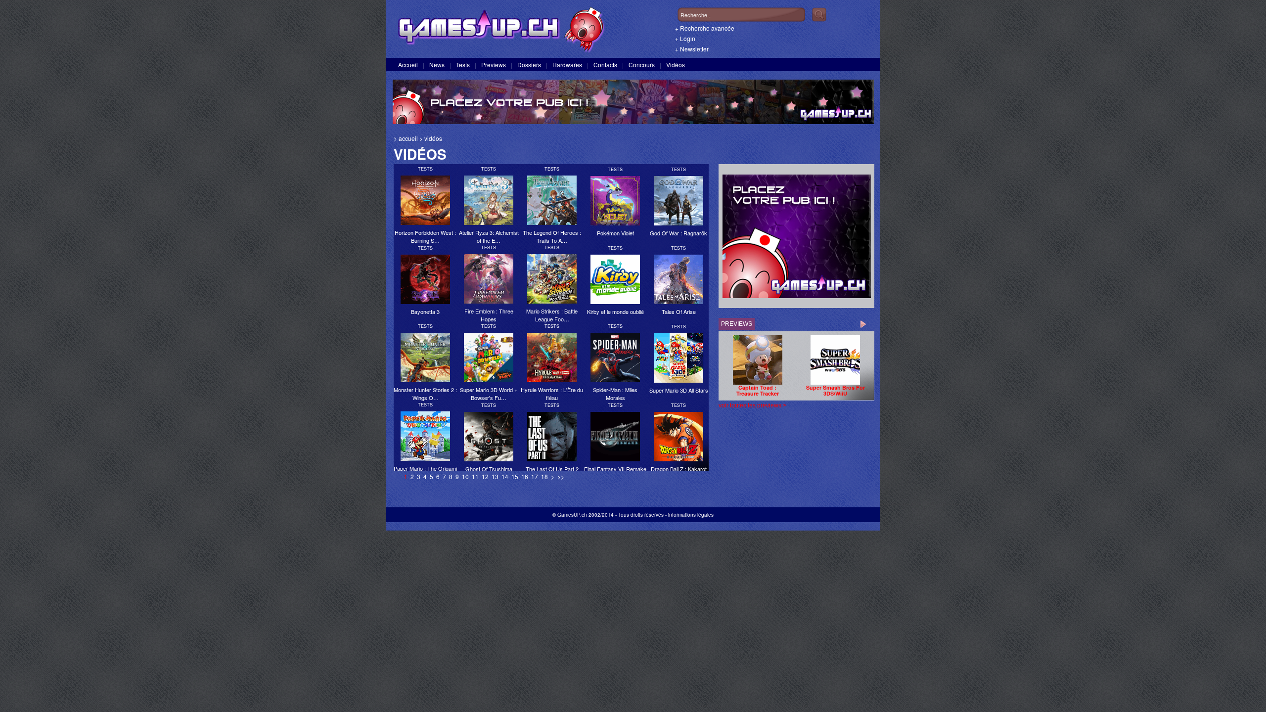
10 (465, 476)
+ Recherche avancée (704, 28)
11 (475, 476)
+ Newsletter (692, 48)
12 (485, 476)
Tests (463, 64)
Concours (642, 64)
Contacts (605, 64)
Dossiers (529, 64)
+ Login (685, 38)
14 (504, 476)
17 (534, 476)
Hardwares (567, 64)
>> (560, 476)
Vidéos (675, 64)
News (437, 64)
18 (544, 476)
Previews (493, 64)
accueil (408, 138)
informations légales (691, 514)
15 (514, 476)
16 (524, 476)
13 (495, 476)
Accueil (408, 64)
